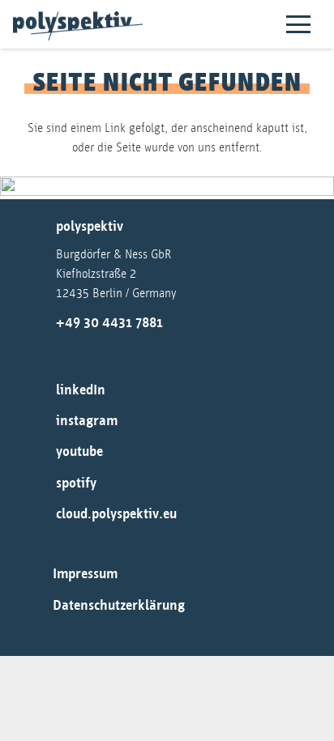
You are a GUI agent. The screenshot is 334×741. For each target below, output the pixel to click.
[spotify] (37, 483)
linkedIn (80, 390)
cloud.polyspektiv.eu (116, 514)
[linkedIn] (37, 390)
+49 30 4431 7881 (109, 323)
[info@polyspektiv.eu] (36, 352)
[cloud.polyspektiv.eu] (37, 514)
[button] (298, 24)
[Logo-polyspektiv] (78, 25)
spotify (76, 483)
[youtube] (37, 452)
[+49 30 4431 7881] (37, 323)
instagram (87, 421)
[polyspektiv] (37, 228)
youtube (79, 452)
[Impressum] (36, 575)
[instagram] (37, 421)
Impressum (85, 574)
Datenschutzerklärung (119, 606)
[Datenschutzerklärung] (36, 606)
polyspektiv (89, 227)
